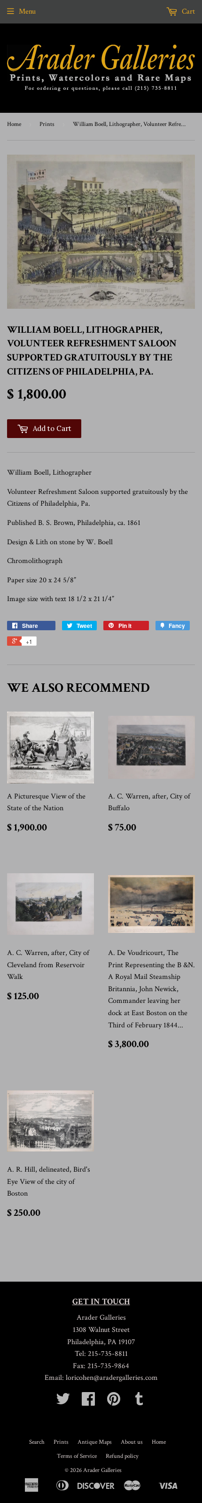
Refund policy (122, 1456)
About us (132, 1442)
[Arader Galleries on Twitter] (63, 1402)
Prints (46, 124)
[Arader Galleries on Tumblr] (139, 1402)
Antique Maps (95, 1442)
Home (14, 124)
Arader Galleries (102, 1470)
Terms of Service (77, 1456)
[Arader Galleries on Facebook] (88, 1402)
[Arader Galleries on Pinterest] (114, 1402)
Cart (187, 11)
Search (37, 1442)
